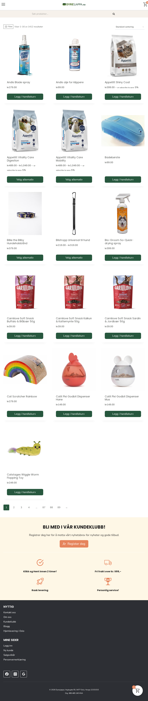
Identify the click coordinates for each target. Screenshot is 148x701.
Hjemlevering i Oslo (13, 631)
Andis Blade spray (18, 82)
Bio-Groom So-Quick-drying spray (119, 241)
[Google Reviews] (23, 674)
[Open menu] (3, 4)
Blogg (6, 626)
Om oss (7, 617)
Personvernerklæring (14, 659)
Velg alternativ (25, 179)
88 (51, 507)
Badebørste (112, 157)
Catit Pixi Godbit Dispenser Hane (73, 398)
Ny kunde (8, 650)
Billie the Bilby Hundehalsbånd (17, 241)
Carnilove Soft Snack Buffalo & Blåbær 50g (21, 320)
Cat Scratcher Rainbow (22, 396)
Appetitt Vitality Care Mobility (69, 159)
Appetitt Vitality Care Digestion (20, 159)
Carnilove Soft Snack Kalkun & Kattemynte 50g (74, 320)
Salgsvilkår (9, 655)
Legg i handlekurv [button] (25, 96)
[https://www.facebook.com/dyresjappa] (6, 674)
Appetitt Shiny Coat (117, 82)
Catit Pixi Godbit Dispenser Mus (122, 398)
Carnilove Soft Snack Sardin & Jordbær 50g (123, 320)
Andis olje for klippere (70, 82)
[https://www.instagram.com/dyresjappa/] (15, 674)
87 (43, 507)
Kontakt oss (9, 612)
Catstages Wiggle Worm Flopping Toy (23, 476)
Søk (114, 14)
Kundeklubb (9, 621)
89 (59, 507)
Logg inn (7, 645)
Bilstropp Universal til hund (73, 240)
